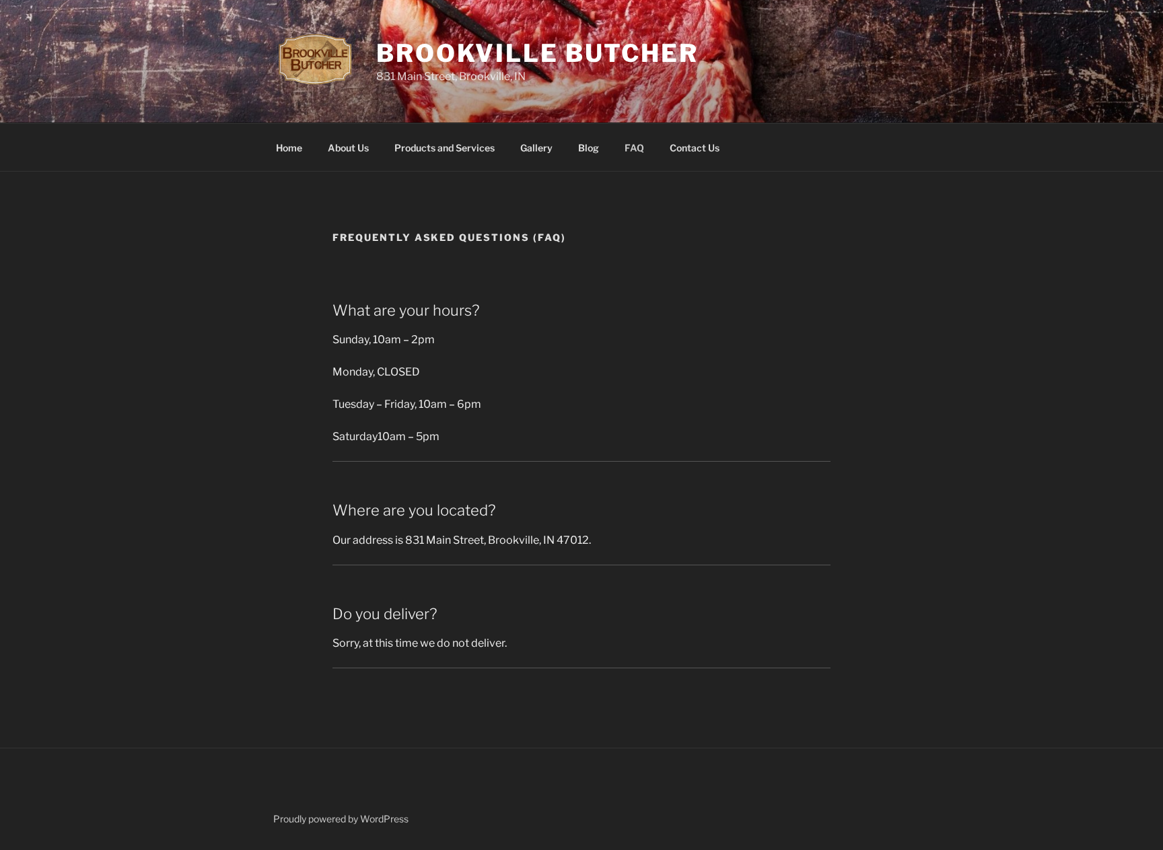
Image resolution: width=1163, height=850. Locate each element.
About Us (348, 147)
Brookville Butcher (537, 53)
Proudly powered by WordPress (341, 818)
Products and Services (444, 147)
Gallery (536, 147)
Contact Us (694, 147)
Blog (588, 147)
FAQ (634, 147)
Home (289, 147)
